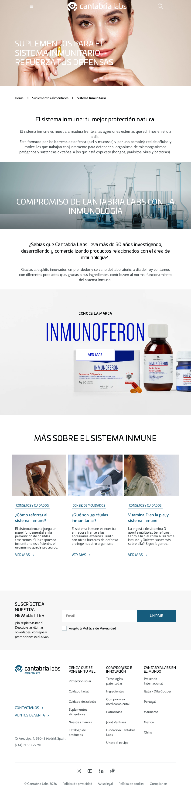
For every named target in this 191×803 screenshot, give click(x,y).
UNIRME (156, 616)
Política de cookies (131, 784)
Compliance (158, 784)
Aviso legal (105, 784)
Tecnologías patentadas (114, 681)
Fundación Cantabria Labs (120, 732)
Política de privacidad (77, 784)
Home (19, 98)
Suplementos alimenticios (50, 98)
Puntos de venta (30, 715)
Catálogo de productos (77, 732)
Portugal (150, 701)
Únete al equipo (117, 742)
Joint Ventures (116, 722)
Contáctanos (27, 708)
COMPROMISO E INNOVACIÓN (119, 669)
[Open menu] (32, 6)
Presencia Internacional (153, 681)
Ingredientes (115, 691)
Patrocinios (114, 712)
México (149, 722)
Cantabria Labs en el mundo (160, 669)
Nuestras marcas (80, 722)
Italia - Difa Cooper (157, 691)
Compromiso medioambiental (118, 701)
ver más (95, 355)
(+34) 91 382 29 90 (28, 745)
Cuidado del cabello (82, 701)
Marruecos (151, 712)
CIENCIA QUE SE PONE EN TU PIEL (82, 669)
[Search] (160, 6)
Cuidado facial (79, 691)
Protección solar (80, 681)
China (148, 732)
